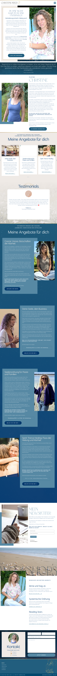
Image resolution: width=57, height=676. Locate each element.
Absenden (33, 536)
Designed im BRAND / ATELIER (49, 674)
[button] (55, 3)
